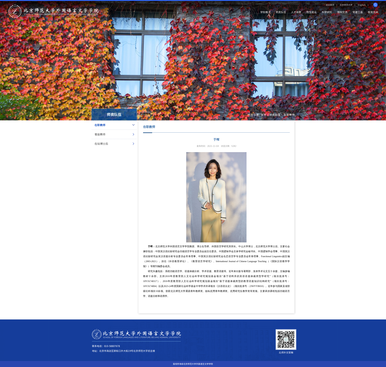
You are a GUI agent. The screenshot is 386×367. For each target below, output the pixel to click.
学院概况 (265, 12)
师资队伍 (281, 12)
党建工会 (358, 12)
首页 (263, 114)
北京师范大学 (346, 5)
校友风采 (373, 12)
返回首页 (330, 5)
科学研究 (327, 12)
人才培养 (296, 12)
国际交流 (342, 12)
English (361, 5)
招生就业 (311, 12)
